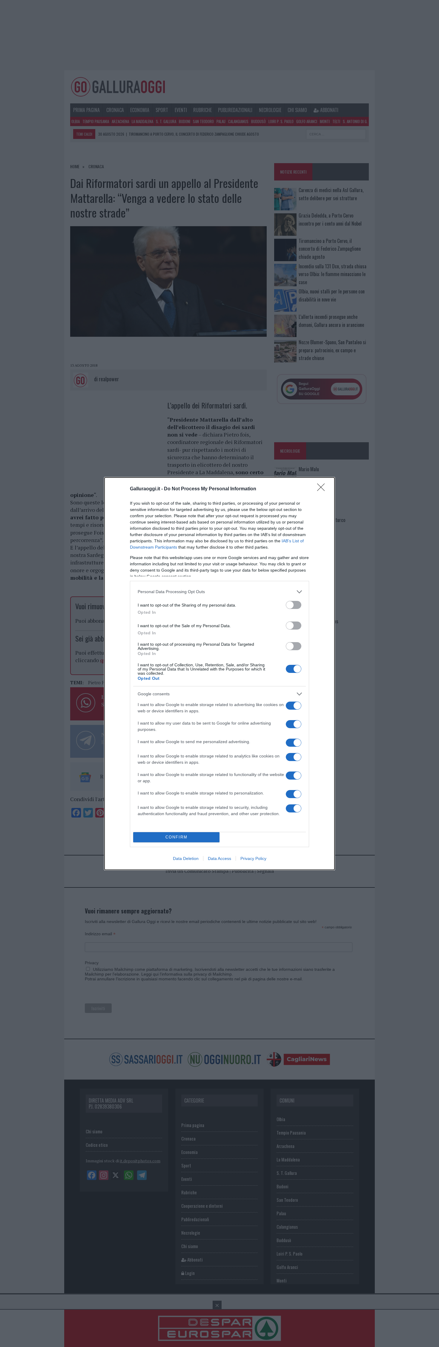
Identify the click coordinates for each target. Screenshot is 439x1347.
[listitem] (219, 592)
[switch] (293, 605)
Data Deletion (186, 858)
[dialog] (219, 673)
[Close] (323, 489)
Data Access (219, 858)
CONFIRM (176, 837)
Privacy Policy (253, 858)
